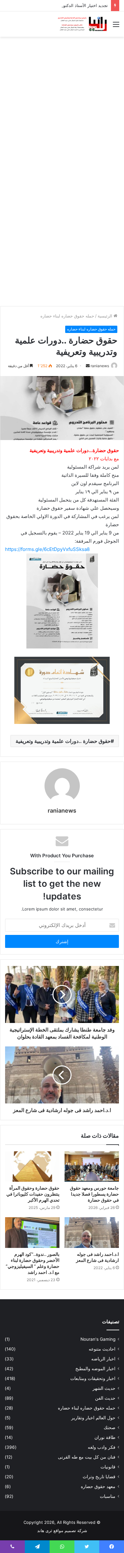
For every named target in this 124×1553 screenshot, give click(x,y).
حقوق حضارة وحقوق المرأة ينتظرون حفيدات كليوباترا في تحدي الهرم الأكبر (32, 1194)
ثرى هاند (44, 1530)
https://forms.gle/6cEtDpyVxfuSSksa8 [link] (47, 549)
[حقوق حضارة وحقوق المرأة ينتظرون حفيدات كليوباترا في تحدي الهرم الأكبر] (32, 1166)
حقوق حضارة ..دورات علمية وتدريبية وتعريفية (63, 741)
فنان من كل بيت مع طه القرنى (86, 1457)
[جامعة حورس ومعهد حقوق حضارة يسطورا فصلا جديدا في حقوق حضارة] (92, 1166)
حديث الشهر (104, 1388)
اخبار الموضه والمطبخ (95, 1368)
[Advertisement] (62, 105)
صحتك (109, 1427)
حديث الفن (105, 1398)
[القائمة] (116, 26)
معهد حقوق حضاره (98, 1486)
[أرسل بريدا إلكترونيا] (88, 365)
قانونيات (107, 1466)
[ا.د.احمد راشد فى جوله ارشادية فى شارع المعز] (92, 1232)
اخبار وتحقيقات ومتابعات (92, 1378)
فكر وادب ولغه (101, 1447)
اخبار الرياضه (103, 1358)
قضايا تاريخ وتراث (99, 1476)
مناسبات (107, 1496)
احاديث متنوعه (102, 1349)
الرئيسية (106, 315)
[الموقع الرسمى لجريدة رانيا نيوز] (82, 24)
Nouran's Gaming (97, 1339)
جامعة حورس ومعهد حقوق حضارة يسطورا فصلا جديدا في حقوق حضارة (94, 1194)
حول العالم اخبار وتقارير (93, 1417)
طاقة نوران (104, 1437)
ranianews (100, 365)
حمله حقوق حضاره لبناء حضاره (67, 315)
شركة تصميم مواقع (70, 1530)
